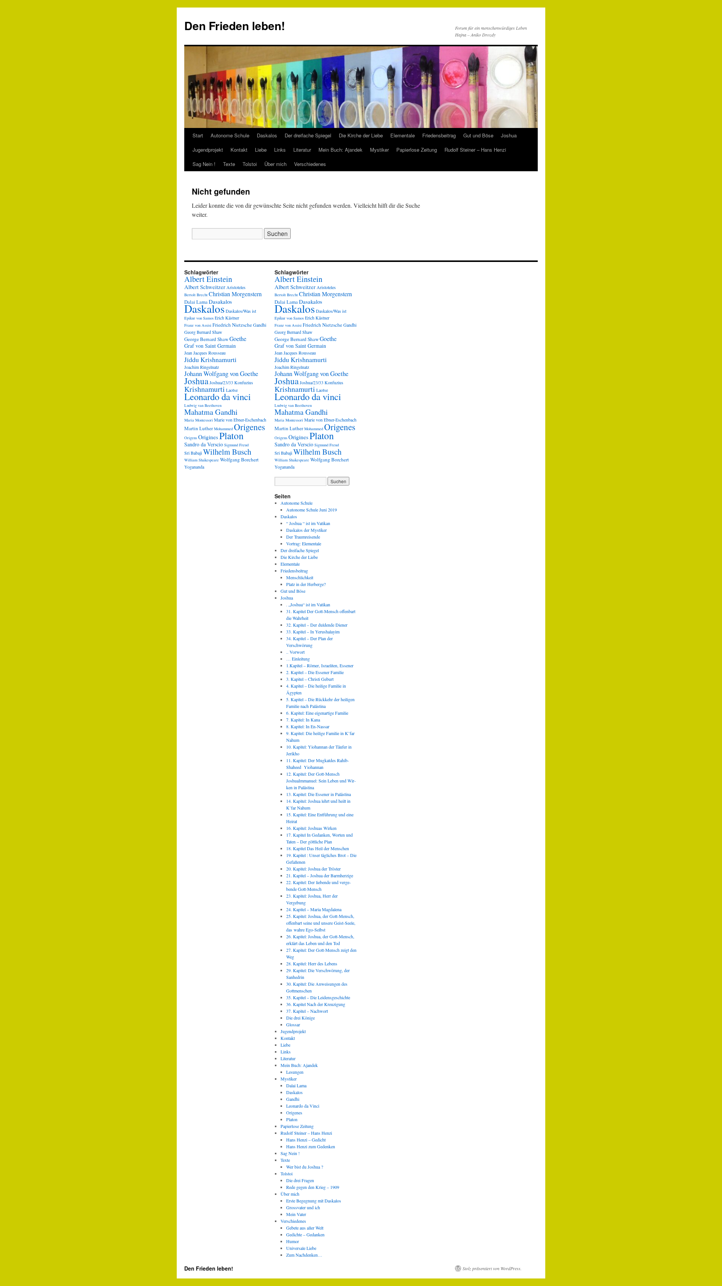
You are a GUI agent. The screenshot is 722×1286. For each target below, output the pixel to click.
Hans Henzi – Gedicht (306, 1140)
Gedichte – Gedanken (305, 1234)
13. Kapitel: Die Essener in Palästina (318, 794)
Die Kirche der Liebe (361, 135)
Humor (292, 1241)
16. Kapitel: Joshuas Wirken (311, 828)
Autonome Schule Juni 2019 (311, 510)
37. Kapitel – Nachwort (307, 1011)
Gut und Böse (478, 135)
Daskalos (267, 135)
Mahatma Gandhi (211, 412)
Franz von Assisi (197, 325)
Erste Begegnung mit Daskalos (313, 1201)
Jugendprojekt (208, 149)
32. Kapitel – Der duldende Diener (316, 625)
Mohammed (223, 428)
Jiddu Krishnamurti (210, 359)
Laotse (232, 390)
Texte (229, 163)
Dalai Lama (296, 1085)
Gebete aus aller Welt (304, 1228)
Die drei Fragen (300, 1180)
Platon (231, 435)
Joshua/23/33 (221, 382)
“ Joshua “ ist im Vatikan (308, 523)
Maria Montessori (198, 420)
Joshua (509, 135)
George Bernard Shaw (206, 339)
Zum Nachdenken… (304, 1255)
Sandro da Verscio (203, 444)
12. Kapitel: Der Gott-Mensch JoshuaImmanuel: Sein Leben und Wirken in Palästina (321, 780)
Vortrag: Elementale (303, 543)
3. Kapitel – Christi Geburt (310, 679)
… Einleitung (298, 659)
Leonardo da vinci (217, 396)
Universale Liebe (301, 1248)
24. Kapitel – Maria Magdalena (313, 909)
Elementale (402, 135)
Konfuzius (243, 382)
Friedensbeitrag (439, 135)
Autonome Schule (230, 135)
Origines (208, 437)
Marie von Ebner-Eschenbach (240, 420)
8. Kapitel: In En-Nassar (307, 726)
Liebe (261, 149)
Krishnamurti (204, 389)
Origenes (249, 426)
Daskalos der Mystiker (306, 530)
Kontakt (239, 149)
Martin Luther (198, 428)
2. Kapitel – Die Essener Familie (315, 672)
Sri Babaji (193, 453)
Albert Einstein (208, 279)
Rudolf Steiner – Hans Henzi (475, 149)
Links (280, 149)
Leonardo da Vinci (302, 1106)
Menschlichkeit (299, 577)
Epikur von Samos (199, 318)
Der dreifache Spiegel (308, 135)
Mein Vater (296, 1214)
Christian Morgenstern (235, 294)
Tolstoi (250, 163)
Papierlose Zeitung (416, 149)
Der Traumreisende (303, 537)
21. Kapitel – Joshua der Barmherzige (319, 875)
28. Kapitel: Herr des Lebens (311, 963)
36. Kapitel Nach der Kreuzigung (315, 1004)
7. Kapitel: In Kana (303, 720)
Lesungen (294, 1072)
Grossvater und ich (303, 1207)
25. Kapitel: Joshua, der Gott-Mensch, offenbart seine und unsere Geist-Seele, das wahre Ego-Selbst (320, 923)
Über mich (275, 163)
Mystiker (379, 149)
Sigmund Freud (236, 444)
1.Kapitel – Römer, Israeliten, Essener (319, 665)
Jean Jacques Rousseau (205, 353)
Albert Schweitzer (204, 287)
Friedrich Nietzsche (232, 324)
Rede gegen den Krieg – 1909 (312, 1187)
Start (198, 135)
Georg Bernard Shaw (203, 332)
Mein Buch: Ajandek (341, 149)
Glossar (293, 1024)
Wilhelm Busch (227, 451)
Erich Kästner (227, 318)
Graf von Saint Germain (210, 345)
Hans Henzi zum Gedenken (310, 1146)
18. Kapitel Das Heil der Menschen (317, 848)
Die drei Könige (300, 1018)
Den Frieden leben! (234, 25)
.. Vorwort (295, 652)
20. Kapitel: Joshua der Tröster (313, 869)
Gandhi (259, 325)
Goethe (237, 338)
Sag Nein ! (204, 163)
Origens (190, 437)
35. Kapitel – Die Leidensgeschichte (318, 997)
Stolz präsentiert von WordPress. (492, 1268)
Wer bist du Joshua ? (304, 1167)
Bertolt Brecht (196, 294)
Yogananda (194, 467)
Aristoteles (236, 287)
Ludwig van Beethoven (202, 405)
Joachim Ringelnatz (201, 367)
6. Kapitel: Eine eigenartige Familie (317, 713)
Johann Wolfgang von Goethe (221, 373)
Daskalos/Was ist (241, 311)
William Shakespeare (201, 460)
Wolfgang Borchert (239, 459)
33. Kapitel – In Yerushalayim (313, 632)
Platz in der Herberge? (306, 584)
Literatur (302, 149)
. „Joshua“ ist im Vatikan (308, 604)
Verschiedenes (310, 163)
